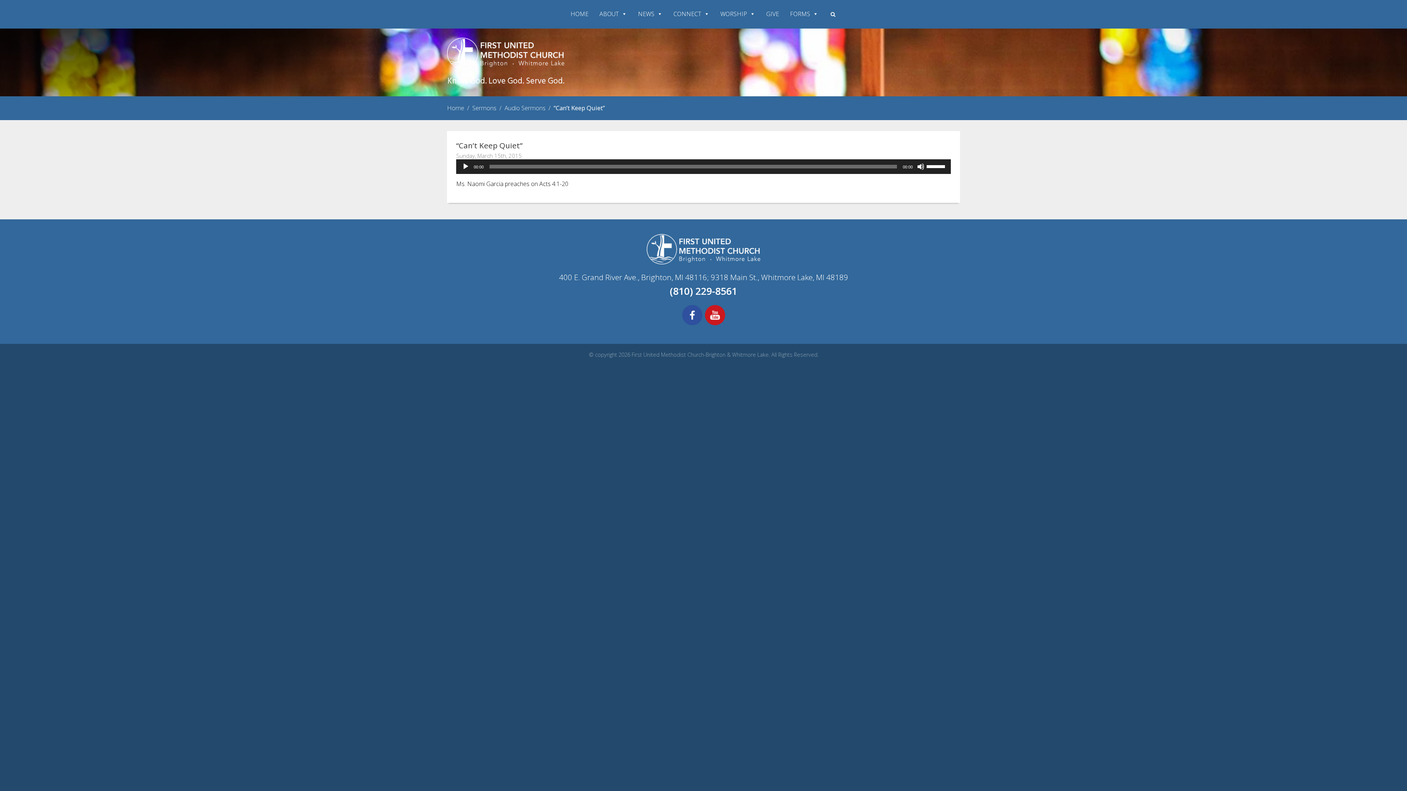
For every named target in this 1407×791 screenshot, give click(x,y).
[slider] (937, 165)
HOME (579, 14)
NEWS (646, 14)
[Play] (465, 166)
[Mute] (920, 166)
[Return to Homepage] (505, 67)
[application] (703, 166)
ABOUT (609, 14)
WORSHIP (733, 14)
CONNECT (687, 14)
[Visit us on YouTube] (715, 324)
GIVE (772, 14)
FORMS (800, 14)
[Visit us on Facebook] (692, 324)
